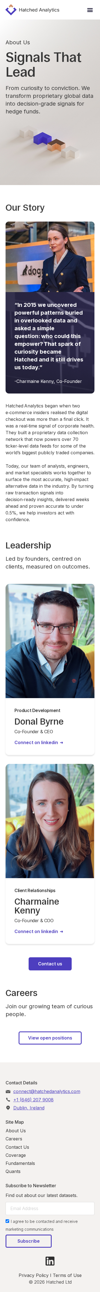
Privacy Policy (34, 1275)
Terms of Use (67, 1275)
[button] (89, 9)
